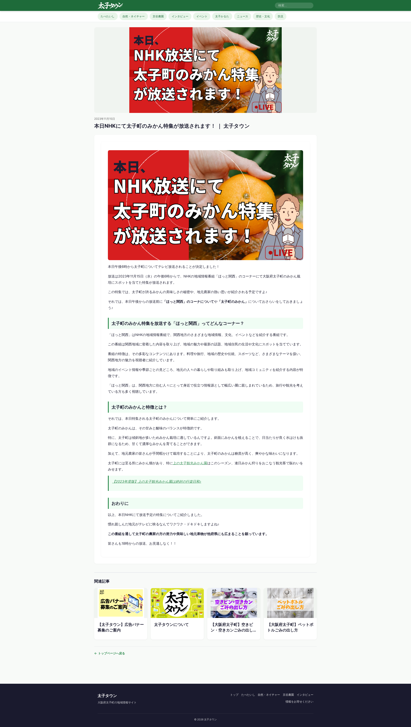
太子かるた (222, 16)
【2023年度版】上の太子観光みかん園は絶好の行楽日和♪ (156, 481)
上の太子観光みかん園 (190, 463)
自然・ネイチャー (133, 16)
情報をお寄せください (299, 701)
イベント (201, 16)
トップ (234, 694)
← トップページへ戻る (109, 653)
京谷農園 (158, 16)
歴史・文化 (263, 16)
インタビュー (180, 16)
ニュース (242, 16)
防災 (280, 16)
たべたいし (108, 16)
